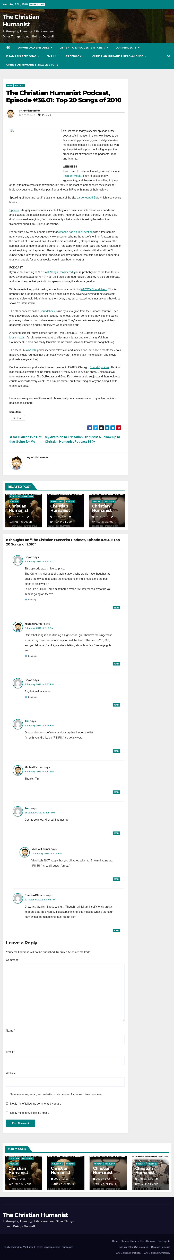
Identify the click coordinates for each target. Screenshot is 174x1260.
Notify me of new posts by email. (29, 1112)
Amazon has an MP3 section (75, 232)
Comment (12, 959)
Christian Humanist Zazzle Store (32, 64)
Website (11, 1073)
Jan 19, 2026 (145, 1179)
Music (9, 85)
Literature (27, 496)
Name (10, 1030)
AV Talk (31, 350)
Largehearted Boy (87, 197)
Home (115, 1241)
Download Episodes (34, 47)
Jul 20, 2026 (103, 1179)
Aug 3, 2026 (18, 1179)
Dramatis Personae (21, 56)
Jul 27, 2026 (61, 1179)
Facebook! (74, 56)
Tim (27, 721)
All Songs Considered (59, 272)
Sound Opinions (99, 367)
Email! (52, 56)
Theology (109, 502)
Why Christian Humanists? (157, 1252)
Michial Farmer (31, 110)
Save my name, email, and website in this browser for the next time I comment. (57, 1094)
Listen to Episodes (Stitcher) (83, 47)
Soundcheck (48, 311)
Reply (116, 607)
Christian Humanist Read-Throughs (138, 1241)
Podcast (19, 85)
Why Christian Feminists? (128, 1252)
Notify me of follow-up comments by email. (35, 1103)
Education (15, 496)
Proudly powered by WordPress (18, 1247)
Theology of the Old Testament (133, 1247)
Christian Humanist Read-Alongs (118, 56)
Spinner (14, 210)
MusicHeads (16, 337)
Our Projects (127, 47)
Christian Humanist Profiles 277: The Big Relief (149, 1175)
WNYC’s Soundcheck (94, 289)
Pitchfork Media (72, 175)
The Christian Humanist (35, 1215)
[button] (168, 56)
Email (10, 1051)
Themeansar (66, 1247)
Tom (27, 808)
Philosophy (57, 502)
